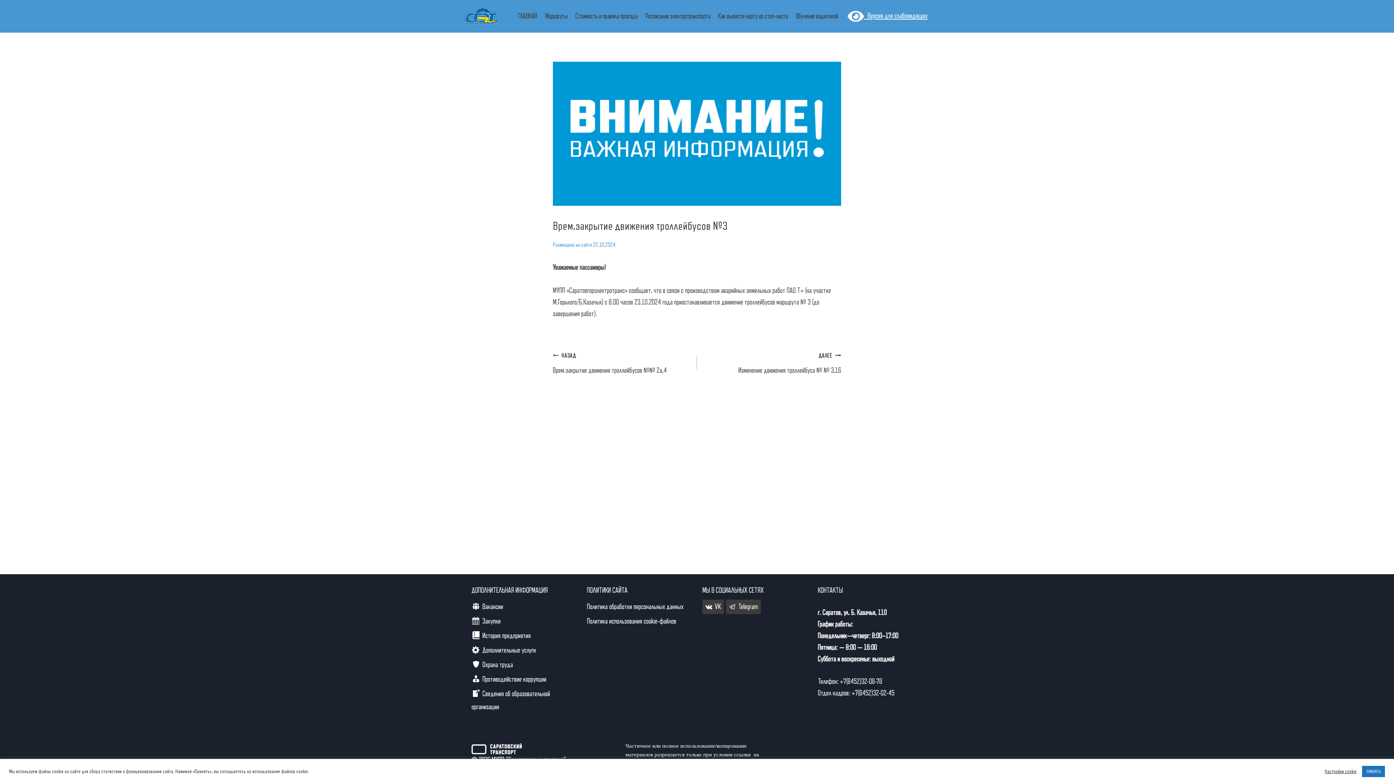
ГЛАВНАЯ (527, 16)
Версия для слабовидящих (896, 16)
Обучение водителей (817, 16)
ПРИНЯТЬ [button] (1373, 771)
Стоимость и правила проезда (606, 16)
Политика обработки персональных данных (635, 607)
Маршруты (556, 16)
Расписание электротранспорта (677, 16)
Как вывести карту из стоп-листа (753, 16)
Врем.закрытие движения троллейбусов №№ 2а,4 (610, 363)
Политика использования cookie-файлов (631, 621)
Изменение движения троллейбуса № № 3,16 (789, 363)
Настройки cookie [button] (1341, 771)
